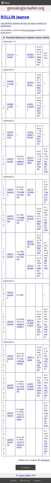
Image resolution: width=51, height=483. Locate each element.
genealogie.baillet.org (25, 7)
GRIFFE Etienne (10, 322)
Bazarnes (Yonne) (39, 61)
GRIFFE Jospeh (10, 255)
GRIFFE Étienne (10, 386)
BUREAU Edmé (30, 55)
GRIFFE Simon (30, 83)
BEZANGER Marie (30, 244)
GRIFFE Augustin (10, 192)
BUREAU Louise (10, 83)
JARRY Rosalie (30, 358)
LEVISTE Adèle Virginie (30, 386)
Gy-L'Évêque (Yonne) (39, 329)
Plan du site (25, 480)
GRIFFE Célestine (10, 442)
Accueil (13, 480)
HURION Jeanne (30, 106)
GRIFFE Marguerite (10, 134)
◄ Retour (25, 467)
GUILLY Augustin (30, 218)
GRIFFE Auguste (10, 295)
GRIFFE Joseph (10, 160)
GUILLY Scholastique (30, 160)
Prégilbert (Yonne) (39, 89)
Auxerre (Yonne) (46, 197)
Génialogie (45, 460)
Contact (37, 480)
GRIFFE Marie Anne (10, 218)
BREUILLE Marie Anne (30, 323)
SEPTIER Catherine (30, 192)
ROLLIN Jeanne (15, 16)
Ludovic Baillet (24, 475)
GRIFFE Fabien (10, 414)
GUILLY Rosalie (30, 266)
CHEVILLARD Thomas (30, 134)
